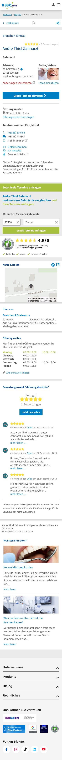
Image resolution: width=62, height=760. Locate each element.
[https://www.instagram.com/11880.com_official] (16, 749)
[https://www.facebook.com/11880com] (6, 749)
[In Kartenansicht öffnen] (57, 264)
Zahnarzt (9, 57)
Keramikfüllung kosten (18, 567)
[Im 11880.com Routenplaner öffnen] (53, 264)
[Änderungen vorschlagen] (34, 82)
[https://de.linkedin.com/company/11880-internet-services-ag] (34, 749)
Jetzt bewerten (31, 412)
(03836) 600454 (16, 132)
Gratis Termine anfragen (28, 95)
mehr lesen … (18, 442)
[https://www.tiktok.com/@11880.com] (25, 749)
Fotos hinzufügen (48, 83)
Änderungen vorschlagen (17, 83)
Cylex (29, 427)
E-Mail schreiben (17, 147)
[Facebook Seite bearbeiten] (27, 154)
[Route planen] (21, 69)
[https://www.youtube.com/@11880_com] (44, 749)
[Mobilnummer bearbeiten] (26, 140)
